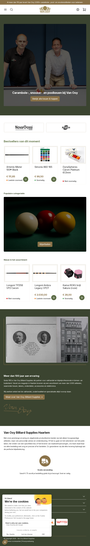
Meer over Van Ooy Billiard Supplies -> (24, 397)
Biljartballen (45, 244)
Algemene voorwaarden (12, 541)
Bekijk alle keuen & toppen (45, 99)
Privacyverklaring (28, 541)
